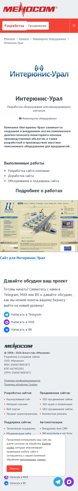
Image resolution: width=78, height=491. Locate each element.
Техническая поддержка (21, 428)
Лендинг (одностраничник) (22, 413)
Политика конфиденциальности (22, 380)
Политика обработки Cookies (20, 384)
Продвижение (37, 26)
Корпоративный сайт (18, 399)
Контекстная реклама (54, 413)
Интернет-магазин (17, 404)
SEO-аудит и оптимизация (57, 404)
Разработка (14, 25)
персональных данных (33, 459)
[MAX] (69, 481)
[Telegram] (58, 481)
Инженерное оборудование (39, 118)
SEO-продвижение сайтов (57, 399)
